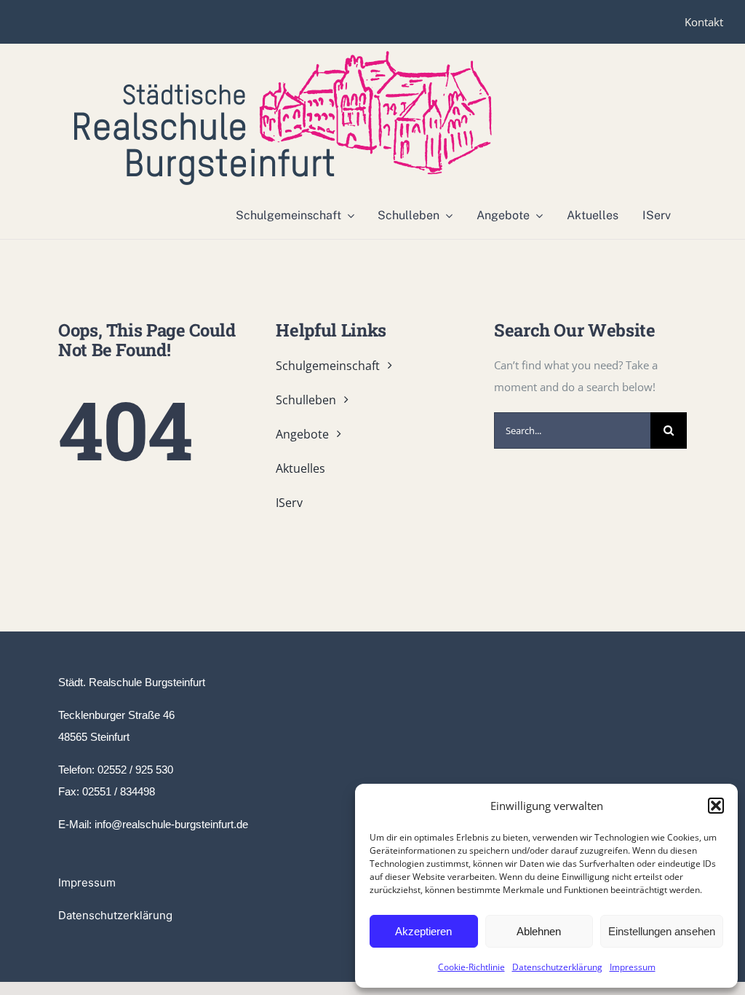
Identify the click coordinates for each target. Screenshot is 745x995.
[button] (716, 805)
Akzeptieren (423, 931)
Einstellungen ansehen (661, 931)
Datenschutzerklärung (557, 967)
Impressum (633, 967)
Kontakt (704, 22)
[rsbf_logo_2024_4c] (282, 56)
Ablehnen (539, 931)
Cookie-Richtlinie (471, 967)
